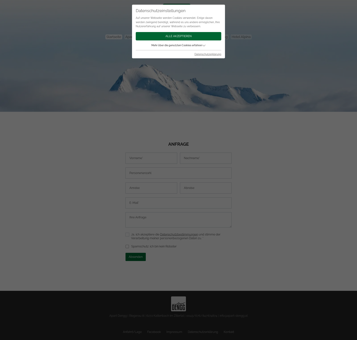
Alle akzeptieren (178, 36)
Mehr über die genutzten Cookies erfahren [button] (176, 45)
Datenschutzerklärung (207, 54)
